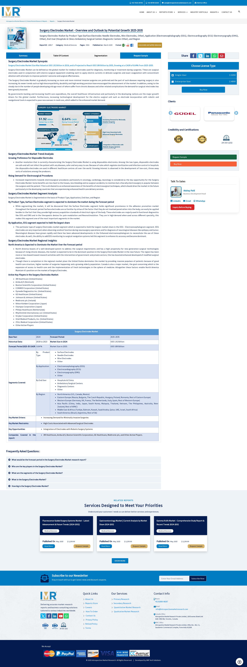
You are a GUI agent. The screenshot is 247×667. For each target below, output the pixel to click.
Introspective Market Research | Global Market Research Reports (26, 21)
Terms (88, 628)
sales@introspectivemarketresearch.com (177, 3)
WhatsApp (200, 201)
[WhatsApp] (214, 55)
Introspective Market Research (104, 660)
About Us (151, 12)
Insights (213, 12)
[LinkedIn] (207, 55)
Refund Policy (91, 623)
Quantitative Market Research (127, 607)
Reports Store (166, 12)
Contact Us (90, 615)
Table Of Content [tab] (61, 55)
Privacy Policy (91, 619)
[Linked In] (54, 616)
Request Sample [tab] (141, 55)
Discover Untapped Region (150, 45)
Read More (49, 546)
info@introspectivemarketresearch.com (172, 609)
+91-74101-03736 (137, 3)
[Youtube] (60, 616)
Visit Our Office (202, 3)
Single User (205, 75)
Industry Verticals (199, 12)
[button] (171, 113)
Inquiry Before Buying (182, 207)
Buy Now (203, 89)
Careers (88, 607)
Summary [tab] (23, 55)
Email (188, 201)
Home (142, 12)
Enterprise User (205, 81)
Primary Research (121, 599)
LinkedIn (177, 201)
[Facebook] (193, 55)
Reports (52, 21)
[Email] (221, 55)
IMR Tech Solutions (153, 660)
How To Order (91, 611)
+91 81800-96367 (161, 601)
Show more (120, 561)
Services (182, 12)
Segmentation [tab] (100, 55)
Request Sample (180, 157)
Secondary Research (122, 603)
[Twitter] (200, 55)
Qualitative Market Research (126, 611)
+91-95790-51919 (153, 3)
